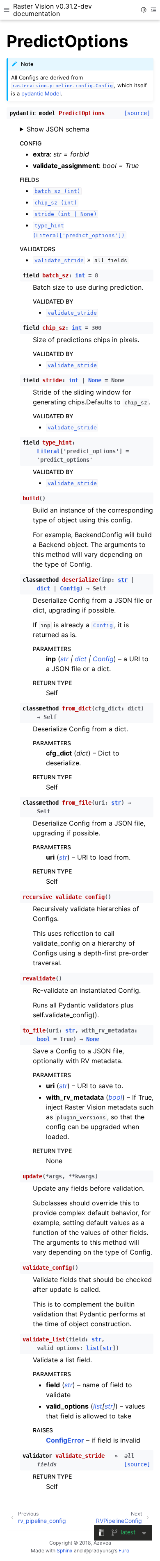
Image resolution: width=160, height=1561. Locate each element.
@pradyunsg (99, 1550)
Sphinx (65, 1550)
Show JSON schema (58, 129)
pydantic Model (41, 93)
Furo (124, 1550)
